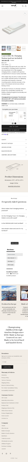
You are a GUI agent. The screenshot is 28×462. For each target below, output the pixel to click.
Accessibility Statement (8, 390)
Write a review (14, 243)
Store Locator (5, 416)
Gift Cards (4, 398)
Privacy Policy (5, 377)
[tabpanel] (14, 268)
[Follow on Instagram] (6, 453)
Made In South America (8, 433)
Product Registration (7, 413)
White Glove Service (7, 410)
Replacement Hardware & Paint (10, 403)
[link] (5, 116)
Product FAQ (5, 405)
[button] (10, 120)
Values (3, 425)
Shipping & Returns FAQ (8, 408)
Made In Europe (6, 431)
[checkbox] (11, 264)
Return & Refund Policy (8, 385)
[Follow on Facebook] (2, 453)
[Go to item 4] (18, 48)
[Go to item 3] (14, 48)
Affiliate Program (6, 443)
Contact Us (5, 418)
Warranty (4, 375)
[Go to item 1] (4, 48)
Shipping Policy (6, 383)
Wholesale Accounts (7, 441)
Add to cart (14, 126)
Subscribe (7, 367)
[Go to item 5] (23, 48)
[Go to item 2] (9, 48)
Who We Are (5, 428)
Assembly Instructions (14, 186)
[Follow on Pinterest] (10, 453)
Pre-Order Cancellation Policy (10, 388)
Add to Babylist (14, 130)
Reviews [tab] (10, 250)
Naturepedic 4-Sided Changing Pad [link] (12, 113)
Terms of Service (6, 380)
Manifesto (4, 436)
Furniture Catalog (6, 446)
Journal (4, 449)
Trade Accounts (6, 438)
